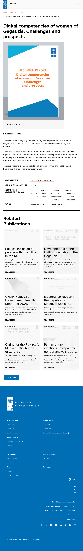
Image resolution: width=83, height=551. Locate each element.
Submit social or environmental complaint (60, 506)
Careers (46, 459)
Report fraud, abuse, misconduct (64, 502)
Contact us (47, 467)
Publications (23, 12)
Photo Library (12, 475)
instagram (51, 525)
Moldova (13, 4)
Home (5, 12)
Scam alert (72, 515)
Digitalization (35, 204)
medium (70, 525)
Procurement (48, 463)
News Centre (12, 459)
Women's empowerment (52, 204)
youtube (56, 525)
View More (12, 378)
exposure (75, 525)
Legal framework (13, 437)
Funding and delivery (15, 441)
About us (10, 424)
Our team (10, 429)
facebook (42, 525)
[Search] (74, 488)
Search (74, 4)
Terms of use (71, 519)
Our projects (47, 429)
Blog (8, 467)
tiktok (65, 525)
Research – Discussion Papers (42, 180)
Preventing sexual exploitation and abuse (60, 510)
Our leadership (12, 433)
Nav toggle (78, 4)
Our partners (11, 445)
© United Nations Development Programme (23, 539)
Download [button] (11, 125)
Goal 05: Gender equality (44, 193)
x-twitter (46, 525)
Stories (9, 471)
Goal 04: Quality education (34, 193)
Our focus (46, 424)
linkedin (61, 525)
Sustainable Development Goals (55, 433)
